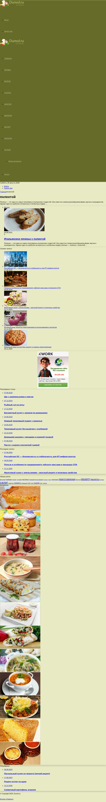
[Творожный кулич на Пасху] (20, 532)
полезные (55, 479)
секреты (17, 483)
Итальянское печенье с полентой (24, 238)
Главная (3, 192)
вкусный (2, 479)
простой (78, 479)
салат (4, 482)
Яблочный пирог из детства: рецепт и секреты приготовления (27, 347)
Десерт (7, 127)
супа (32, 483)
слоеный (24, 483)
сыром (36, 483)
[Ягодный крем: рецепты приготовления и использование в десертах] (15, 325)
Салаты (7, 93)
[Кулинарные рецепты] (12, 7)
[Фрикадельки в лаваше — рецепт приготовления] (20, 718)
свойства (11, 483)
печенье (45, 479)
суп (29, 483)
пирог (49, 479)
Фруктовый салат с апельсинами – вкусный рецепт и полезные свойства (32, 307)
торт (41, 483)
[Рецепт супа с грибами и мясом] (20, 671)
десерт (14, 479)
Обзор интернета (14, 161)
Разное (7, 150)
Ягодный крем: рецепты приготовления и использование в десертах (30, 327)
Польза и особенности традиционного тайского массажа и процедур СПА (32, 288)
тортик (45, 483)
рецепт (85, 479)
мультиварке (39, 479)
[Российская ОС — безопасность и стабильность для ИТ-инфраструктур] (15, 266)
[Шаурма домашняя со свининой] (20, 648)
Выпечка (8, 116)
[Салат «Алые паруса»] (20, 625)
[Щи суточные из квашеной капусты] (20, 694)
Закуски (7, 104)
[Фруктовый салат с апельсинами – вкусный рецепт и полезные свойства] (15, 306)
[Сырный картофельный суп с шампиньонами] (20, 578)
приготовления (67, 479)
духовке (19, 479)
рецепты (94, 479)
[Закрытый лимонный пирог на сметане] (20, 508)
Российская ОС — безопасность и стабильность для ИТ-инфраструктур (31, 268)
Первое (7, 70)
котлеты (25, 480)
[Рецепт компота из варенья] (20, 555)
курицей (32, 479)
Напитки (8, 138)
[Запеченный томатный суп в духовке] (20, 764)
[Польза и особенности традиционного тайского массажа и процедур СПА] (15, 286)
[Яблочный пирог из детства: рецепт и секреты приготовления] (15, 345)
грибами (9, 479)
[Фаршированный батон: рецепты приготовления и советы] (20, 601)
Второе (7, 81)
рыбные (102, 479)
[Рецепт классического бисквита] (20, 741)
